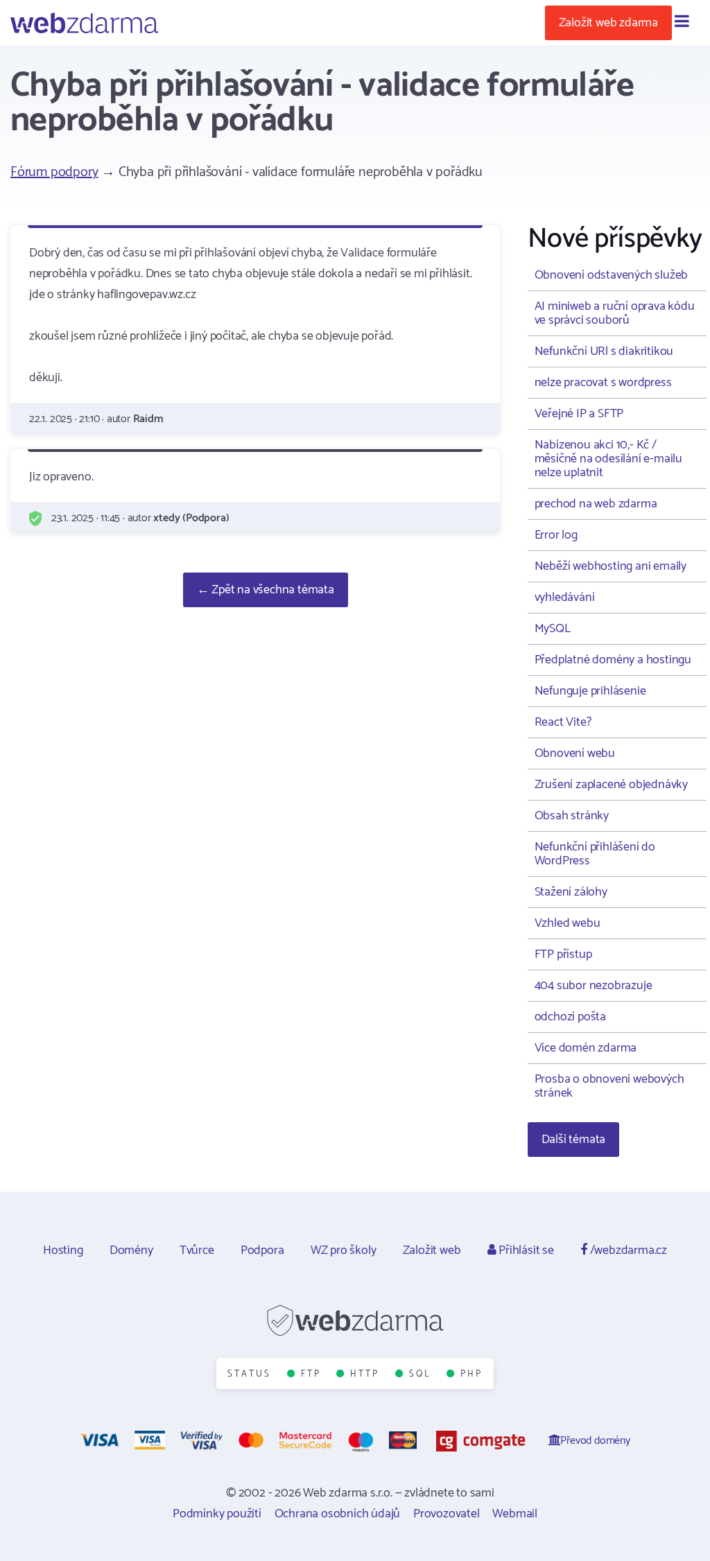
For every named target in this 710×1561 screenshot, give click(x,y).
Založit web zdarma (608, 22)
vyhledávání (565, 597)
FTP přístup (563, 954)
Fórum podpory (54, 172)
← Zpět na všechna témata (265, 589)
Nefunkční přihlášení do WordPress (595, 854)
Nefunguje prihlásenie (590, 691)
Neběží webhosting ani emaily (610, 566)
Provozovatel (446, 1513)
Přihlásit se (524, 1250)
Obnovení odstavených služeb (612, 275)
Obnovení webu (575, 753)
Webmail (514, 1513)
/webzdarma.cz (627, 1250)
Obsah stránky (572, 815)
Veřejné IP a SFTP (579, 413)
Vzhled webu (567, 923)
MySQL (553, 628)
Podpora (262, 1250)
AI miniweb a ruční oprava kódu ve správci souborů (615, 313)
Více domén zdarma (586, 1048)
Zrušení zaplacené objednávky (611, 784)
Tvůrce (197, 1250)
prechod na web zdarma (596, 504)
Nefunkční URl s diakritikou (604, 351)
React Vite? (563, 722)
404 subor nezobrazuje (593, 985)
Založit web (432, 1250)
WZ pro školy (343, 1250)
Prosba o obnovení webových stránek (609, 1086)
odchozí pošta (570, 1016)
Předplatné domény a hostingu (613, 659)
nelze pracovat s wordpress (603, 382)
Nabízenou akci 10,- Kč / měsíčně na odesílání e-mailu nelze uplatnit (608, 459)
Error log (556, 535)
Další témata (574, 1139)
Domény (131, 1250)
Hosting (63, 1250)
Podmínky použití (217, 1513)
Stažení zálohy (571, 892)
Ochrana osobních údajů (338, 1513)
